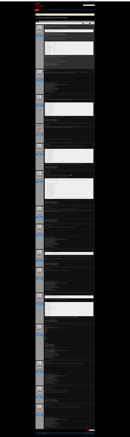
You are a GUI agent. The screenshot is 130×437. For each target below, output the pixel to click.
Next (92, 430)
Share (40, 35)
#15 (92, 405)
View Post (57, 296)
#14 (92, 387)
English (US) (44, 433)
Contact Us (87, 433)
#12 (92, 325)
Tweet (40, 36)
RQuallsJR (39, 74)
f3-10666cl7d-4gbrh (50, 66)
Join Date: (38, 33)
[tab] (37, 21)
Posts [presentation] (37, 21)
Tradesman (39, 128)
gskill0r (50, 61)
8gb (47, 66)
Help (83, 433)
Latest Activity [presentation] (43, 21)
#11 (92, 294)
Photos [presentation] (48, 21)
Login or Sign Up (91, 0)
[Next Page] (90, 23)
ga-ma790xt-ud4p (55, 66)
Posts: (39, 78)
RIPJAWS (38, 433)
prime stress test (61, 37)
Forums (37, 9)
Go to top (91, 433)
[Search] (94, 5)
